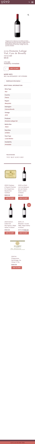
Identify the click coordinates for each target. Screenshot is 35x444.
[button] (28, 14)
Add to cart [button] (10, 198)
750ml (6, 127)
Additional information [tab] (13, 81)
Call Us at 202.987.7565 (17, 443)
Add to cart (14, 68)
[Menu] (32, 2)
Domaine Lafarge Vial (11, 121)
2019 (6, 115)
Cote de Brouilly (9, 109)
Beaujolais (8, 103)
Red (6, 91)
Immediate (8, 144)
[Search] (29, 2)
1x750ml (7, 133)
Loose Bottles (9, 138)
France (7, 97)
